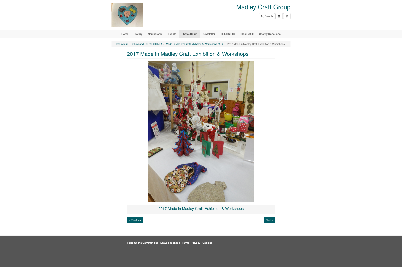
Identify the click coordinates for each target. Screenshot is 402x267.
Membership (155, 34)
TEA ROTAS (227, 34)
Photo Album (189, 34)
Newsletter (209, 34)
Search (268, 16)
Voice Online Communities (142, 243)
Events (172, 34)
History (138, 34)
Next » (269, 220)
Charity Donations (270, 34)
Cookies (207, 243)
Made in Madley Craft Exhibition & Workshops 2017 (194, 44)
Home (124, 34)
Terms (185, 243)
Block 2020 (247, 34)
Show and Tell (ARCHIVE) (147, 44)
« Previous (135, 220)
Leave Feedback (170, 243)
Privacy (195, 243)
